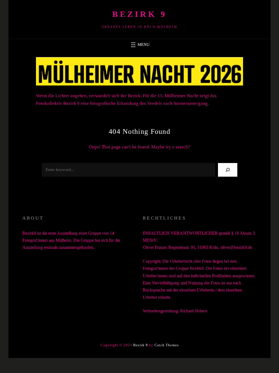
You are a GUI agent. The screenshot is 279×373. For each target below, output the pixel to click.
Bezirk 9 (139, 14)
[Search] (227, 169)
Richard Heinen (193, 311)
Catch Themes (166, 345)
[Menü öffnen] (139, 45)
